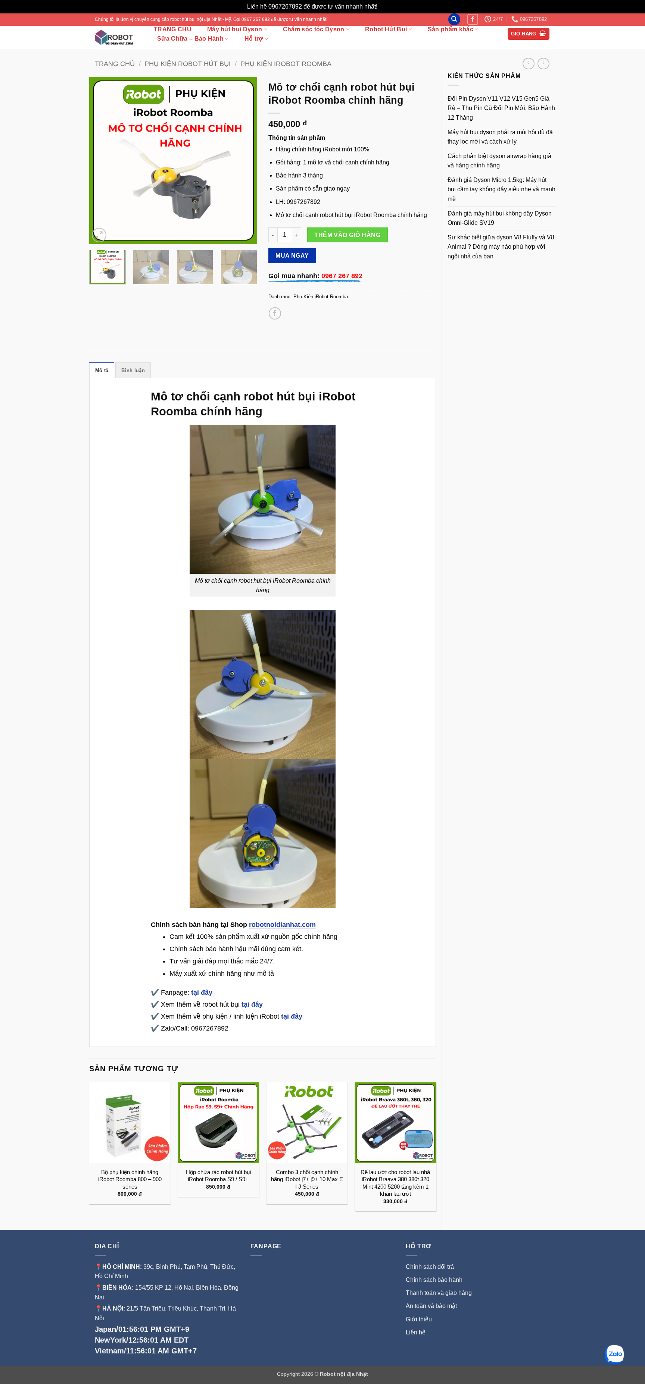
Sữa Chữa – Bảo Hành (190, 38)
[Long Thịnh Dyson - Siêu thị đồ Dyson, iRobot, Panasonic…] (116, 37)
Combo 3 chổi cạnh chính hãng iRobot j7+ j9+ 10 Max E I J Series (307, 1179)
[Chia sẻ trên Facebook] (275, 313)
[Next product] (528, 63)
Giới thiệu (419, 1319)
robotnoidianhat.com (282, 924)
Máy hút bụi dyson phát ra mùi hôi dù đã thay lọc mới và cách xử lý (500, 137)
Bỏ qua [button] (388, 6)
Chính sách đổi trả (430, 1267)
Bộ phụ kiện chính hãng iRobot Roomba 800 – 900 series (130, 1179)
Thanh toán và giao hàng (439, 1293)
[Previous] (102, 160)
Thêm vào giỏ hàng (347, 235)
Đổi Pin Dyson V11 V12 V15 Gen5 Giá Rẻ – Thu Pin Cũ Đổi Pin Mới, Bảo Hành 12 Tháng (501, 108)
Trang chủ (115, 63)
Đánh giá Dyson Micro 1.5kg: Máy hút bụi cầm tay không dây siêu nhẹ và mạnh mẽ (501, 189)
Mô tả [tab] (101, 370)
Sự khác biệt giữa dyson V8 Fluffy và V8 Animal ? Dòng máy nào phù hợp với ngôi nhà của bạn (501, 247)
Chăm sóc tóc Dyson (314, 29)
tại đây (201, 992)
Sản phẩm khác (450, 29)
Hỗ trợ (253, 38)
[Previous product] (543, 63)
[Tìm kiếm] (454, 19)
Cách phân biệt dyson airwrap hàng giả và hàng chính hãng (499, 161)
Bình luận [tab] (132, 370)
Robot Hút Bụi (386, 29)
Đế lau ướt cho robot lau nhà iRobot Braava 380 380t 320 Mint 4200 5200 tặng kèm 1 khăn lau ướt (395, 1183)
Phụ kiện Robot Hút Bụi (187, 63)
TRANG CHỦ (172, 29)
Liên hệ (416, 1332)
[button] (529, 34)
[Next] (244, 160)
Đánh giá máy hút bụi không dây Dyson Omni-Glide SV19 (500, 218)
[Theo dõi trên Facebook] (472, 19)
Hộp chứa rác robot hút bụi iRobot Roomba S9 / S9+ (218, 1176)
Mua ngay (292, 255)
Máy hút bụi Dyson (234, 29)
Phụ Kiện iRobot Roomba (285, 63)
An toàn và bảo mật (431, 1306)
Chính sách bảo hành (434, 1280)
